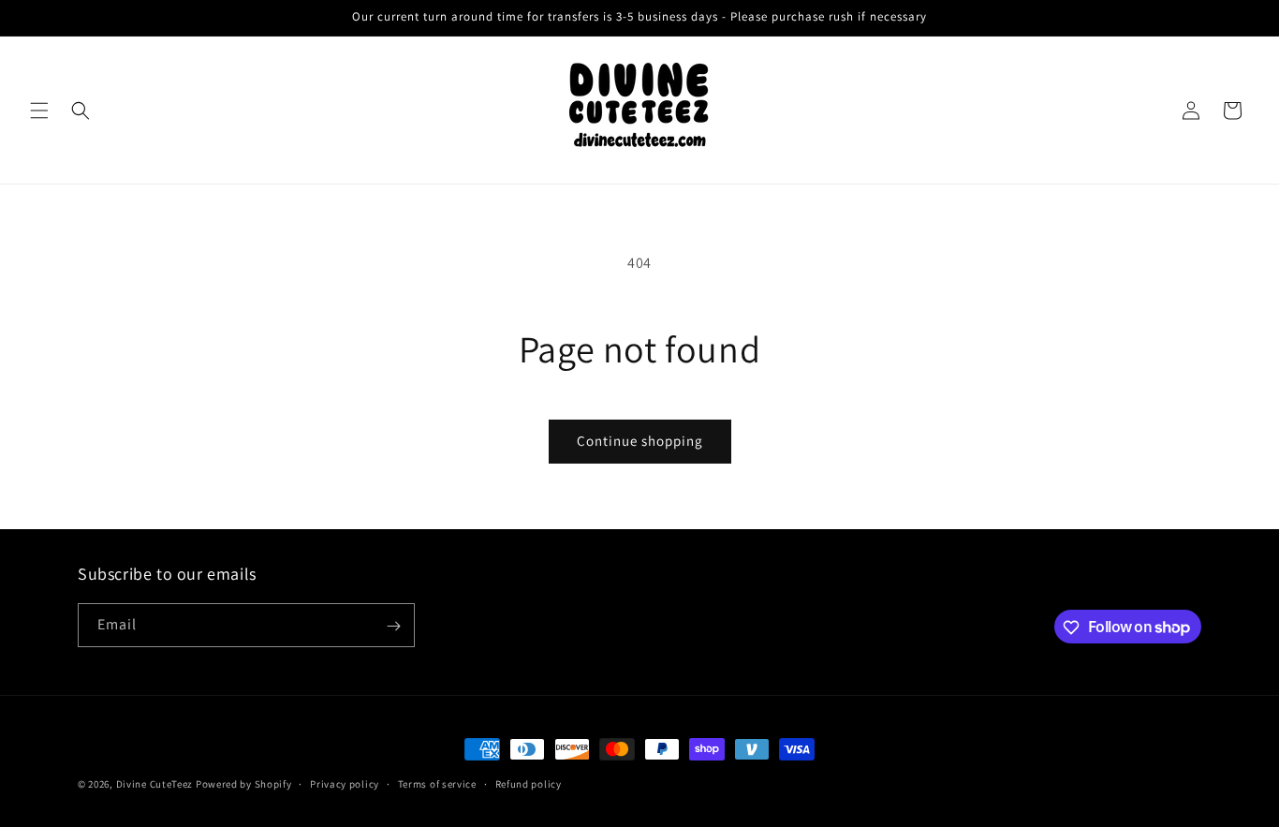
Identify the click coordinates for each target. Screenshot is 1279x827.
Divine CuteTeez (155, 783)
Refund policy (528, 783)
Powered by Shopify (244, 783)
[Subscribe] (393, 626)
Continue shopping (640, 441)
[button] (39, 110)
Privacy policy (344, 783)
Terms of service (437, 783)
